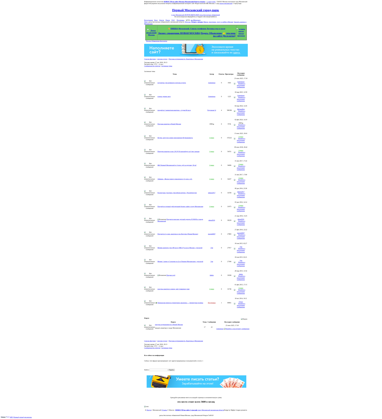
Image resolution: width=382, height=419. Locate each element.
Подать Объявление (211, 33)
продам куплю (162, 59)
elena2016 (212, 220)
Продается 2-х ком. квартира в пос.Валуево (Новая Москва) (177, 234)
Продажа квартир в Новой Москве (169, 124)
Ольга (241, 302)
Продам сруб (170, 275)
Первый (16, 417)
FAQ (173, 20)
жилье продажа (241, 34)
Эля (211, 248)
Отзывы (164, 410)
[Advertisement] (196, 392)
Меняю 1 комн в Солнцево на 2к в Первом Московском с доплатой (180, 261)
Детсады (187, 22)
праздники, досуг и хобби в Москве (221, 22)
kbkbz (212, 275)
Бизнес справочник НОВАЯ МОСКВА (179, 33)
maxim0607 (211, 234)
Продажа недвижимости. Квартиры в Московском (186, 59)
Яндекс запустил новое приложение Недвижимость (175, 138)
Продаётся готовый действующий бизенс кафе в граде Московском (180, 206)
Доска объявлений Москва (151, 32)
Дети (146, 22)
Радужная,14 (211, 110)
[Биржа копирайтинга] (196, 387)
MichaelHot (241, 109)
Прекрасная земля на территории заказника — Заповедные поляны (180, 303)
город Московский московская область (199, 410)
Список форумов (150, 59)
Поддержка (180, 20)
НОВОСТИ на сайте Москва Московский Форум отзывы (184, 1)
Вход (156, 20)
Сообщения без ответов (152, 66)
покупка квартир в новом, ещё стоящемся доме (173, 289)
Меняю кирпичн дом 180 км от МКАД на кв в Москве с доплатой (179, 248)
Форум (161, 20)
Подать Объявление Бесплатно (156, 41)
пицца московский (226, 3)
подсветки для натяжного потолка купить (171, 83)
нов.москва (28, 417)
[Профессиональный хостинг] (5, 417)
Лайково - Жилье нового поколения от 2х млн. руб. (174, 179)
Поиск (168, 20)
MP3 (11, 417)
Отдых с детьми (197, 22)
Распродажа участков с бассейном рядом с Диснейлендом (177, 193)
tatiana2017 (211, 193)
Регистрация (148, 20)
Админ (211, 138)
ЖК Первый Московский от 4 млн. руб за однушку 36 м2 (176, 165)
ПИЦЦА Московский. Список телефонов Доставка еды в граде (198, 29)
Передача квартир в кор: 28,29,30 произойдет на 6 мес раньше (178, 151)
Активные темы (166, 66)
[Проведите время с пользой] (196, 56)
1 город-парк (211, 1)
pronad (21, 417)
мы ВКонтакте (196, 20)
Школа (205, 22)
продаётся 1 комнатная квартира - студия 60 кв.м (174, 110)
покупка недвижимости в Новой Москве (169, 324)
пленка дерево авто (164, 96)
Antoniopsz (211, 83)
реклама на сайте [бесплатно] (224, 34)
